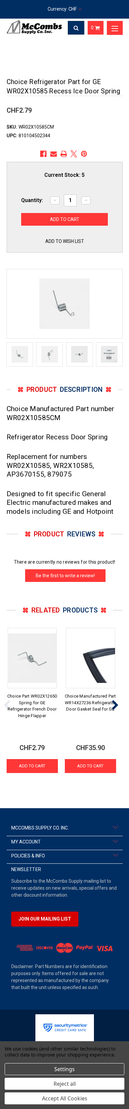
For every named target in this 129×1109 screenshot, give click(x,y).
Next (115, 705)
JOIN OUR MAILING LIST (45, 919)
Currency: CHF (63, 9)
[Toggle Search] (76, 28)
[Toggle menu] (115, 28)
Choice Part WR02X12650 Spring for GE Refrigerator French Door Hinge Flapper (32, 706)
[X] (73, 154)
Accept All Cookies (64, 1098)
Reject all (65, 1083)
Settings (64, 1069)
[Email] (53, 154)
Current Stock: (64, 175)
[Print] (64, 154)
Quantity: (32, 200)
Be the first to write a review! (65, 575)
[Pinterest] (84, 154)
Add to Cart (32, 765)
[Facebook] (43, 154)
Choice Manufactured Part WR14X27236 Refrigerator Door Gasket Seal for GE (90, 703)
